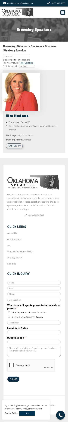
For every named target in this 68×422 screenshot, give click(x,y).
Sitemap (11, 263)
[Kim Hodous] (21, 92)
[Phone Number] (48, 3)
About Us (12, 233)
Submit (13, 379)
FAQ (9, 245)
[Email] (4, 3)
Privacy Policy (14, 257)
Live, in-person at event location (29, 312)
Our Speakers (14, 239)
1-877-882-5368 (58, 3)
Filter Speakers (26, 62)
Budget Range (16, 337)
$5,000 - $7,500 (25, 135)
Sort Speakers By (11, 66)
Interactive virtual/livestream (27, 317)
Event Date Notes (17, 328)
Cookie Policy (11, 413)
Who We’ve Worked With (20, 251)
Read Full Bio (14, 145)
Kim (17, 116)
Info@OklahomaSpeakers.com (20, 3)
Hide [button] (27, 413)
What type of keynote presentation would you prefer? (33, 307)
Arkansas (26, 139)
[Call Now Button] (60, 415)
